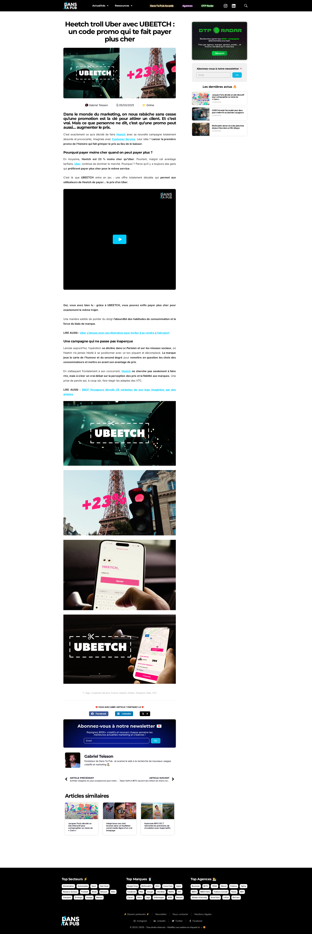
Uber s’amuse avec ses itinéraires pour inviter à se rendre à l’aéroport (124, 332)
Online (150, 105)
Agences (187, 5)
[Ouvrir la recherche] (245, 5)
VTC (154, 693)
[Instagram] (225, 6)
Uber (77, 163)
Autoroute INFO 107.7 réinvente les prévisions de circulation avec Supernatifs (157, 825)
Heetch (121, 134)
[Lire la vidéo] (119, 239)
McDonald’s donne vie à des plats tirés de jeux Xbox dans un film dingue (228, 126)
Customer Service (123, 139)
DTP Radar (207, 5)
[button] (98, 713)
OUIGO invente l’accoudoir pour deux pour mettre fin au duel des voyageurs (228, 111)
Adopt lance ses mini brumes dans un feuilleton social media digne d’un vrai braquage (119, 827)
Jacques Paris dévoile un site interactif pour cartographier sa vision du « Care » (80, 827)
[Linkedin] (234, 6)
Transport (140, 693)
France (114, 693)
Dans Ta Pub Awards (162, 5)
